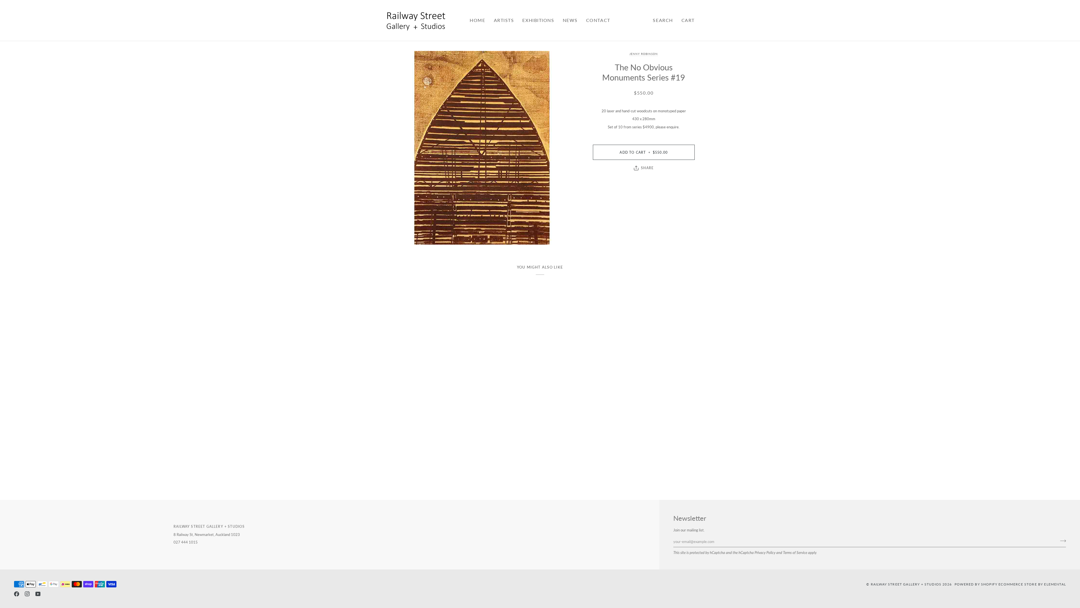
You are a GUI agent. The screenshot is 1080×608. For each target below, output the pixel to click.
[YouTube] (37, 593)
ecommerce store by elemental (1032, 584)
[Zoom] (482, 148)
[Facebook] (16, 593)
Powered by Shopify (976, 584)
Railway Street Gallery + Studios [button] (209, 526)
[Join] (1061, 540)
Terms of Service (795, 552)
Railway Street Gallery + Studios (906, 584)
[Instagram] (27, 593)
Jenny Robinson (643, 53)
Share (647, 168)
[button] (504, 20)
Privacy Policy (765, 552)
